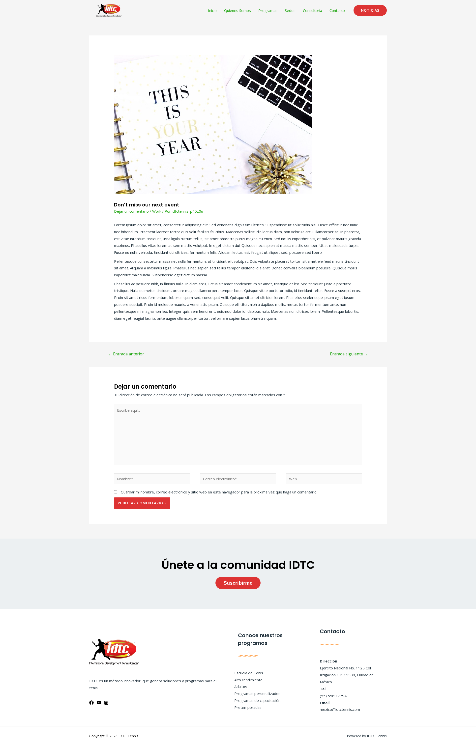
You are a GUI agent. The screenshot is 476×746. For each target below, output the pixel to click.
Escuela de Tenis (248, 672)
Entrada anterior (126, 354)
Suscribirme (238, 583)
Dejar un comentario (131, 211)
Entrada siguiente (349, 354)
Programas (267, 10)
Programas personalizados (257, 693)
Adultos (240, 686)
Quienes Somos (237, 10)
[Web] (324, 479)
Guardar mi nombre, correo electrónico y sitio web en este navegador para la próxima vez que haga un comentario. (219, 491)
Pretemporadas (248, 707)
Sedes (290, 10)
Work (156, 211)
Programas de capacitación (257, 700)
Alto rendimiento (248, 679)
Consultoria (312, 10)
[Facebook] (91, 702)
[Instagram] (106, 702)
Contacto (337, 10)
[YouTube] (99, 702)
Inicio (212, 10)
